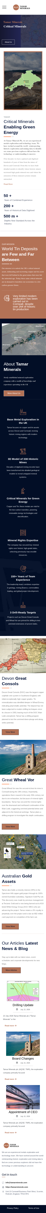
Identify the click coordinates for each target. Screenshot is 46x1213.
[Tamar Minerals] (23, 7)
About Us (8, 42)
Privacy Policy (13, 1208)
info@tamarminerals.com (16, 1182)
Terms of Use (33, 1208)
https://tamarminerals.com (17, 1187)
